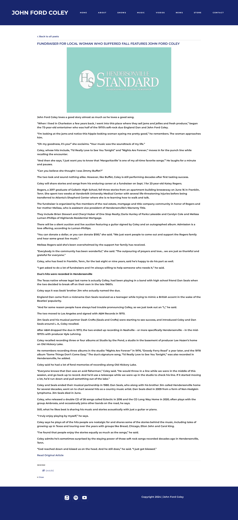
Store (198, 12)
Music (141, 12)
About (102, 12)
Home (83, 12)
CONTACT (218, 12)
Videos (160, 12)
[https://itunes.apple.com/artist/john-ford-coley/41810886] (66, 497)
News (179, 12)
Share (50, 470)
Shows (121, 12)
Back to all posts (49, 36)
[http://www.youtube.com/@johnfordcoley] (84, 497)
